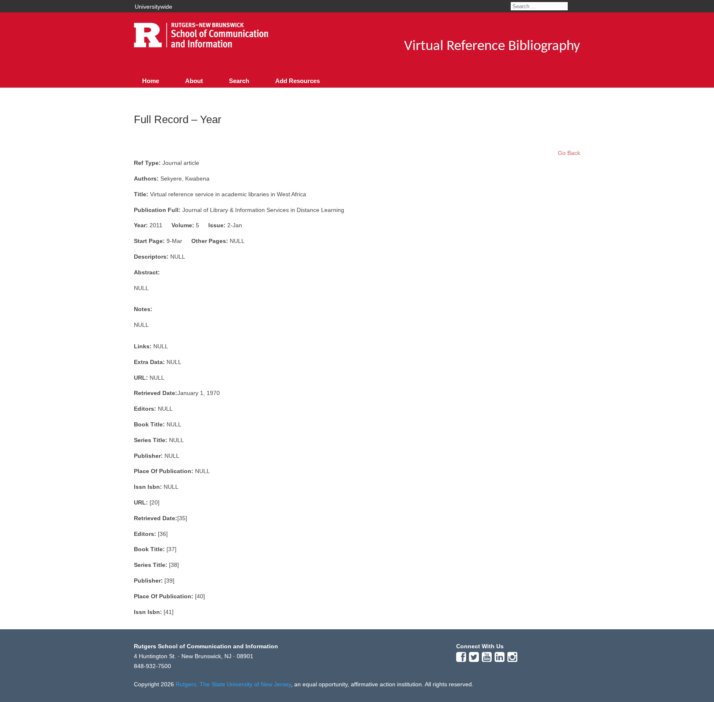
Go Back (569, 153)
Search (239, 80)
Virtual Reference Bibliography (492, 46)
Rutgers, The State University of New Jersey (233, 684)
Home (150, 80)
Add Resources (297, 80)
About (194, 80)
